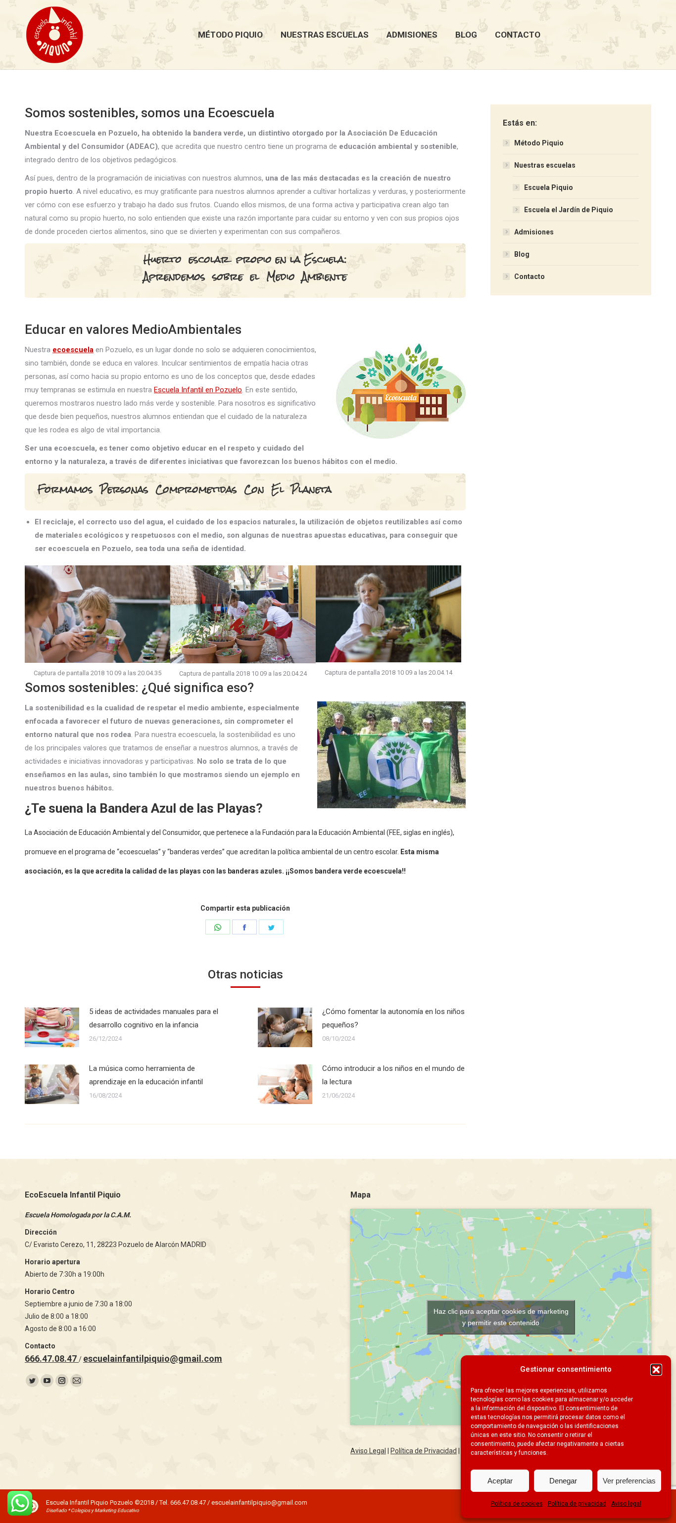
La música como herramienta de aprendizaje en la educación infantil (146, 1075)
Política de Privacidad (423, 1451)
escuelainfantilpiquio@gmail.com (152, 1358)
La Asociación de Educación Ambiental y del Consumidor (112, 832)
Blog (522, 254)
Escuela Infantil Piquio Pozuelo (89, 1502)
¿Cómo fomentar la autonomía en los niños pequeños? (393, 1018)
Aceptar (500, 1481)
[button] (656, 1370)
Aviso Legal (368, 1451)
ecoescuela (73, 349)
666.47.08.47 (52, 1358)
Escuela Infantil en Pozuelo (198, 389)
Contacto (529, 276)
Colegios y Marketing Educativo (105, 1510)
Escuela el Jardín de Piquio (568, 210)
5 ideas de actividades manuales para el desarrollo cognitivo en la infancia (153, 1018)
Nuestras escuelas (545, 165)
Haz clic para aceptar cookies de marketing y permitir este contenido (501, 1317)
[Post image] (52, 1027)
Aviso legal (626, 1503)
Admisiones (534, 232)
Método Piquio (539, 143)
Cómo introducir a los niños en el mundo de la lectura (393, 1075)
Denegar (563, 1481)
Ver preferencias (629, 1481)
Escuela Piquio (548, 187)
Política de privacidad (577, 1503)
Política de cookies (517, 1503)
